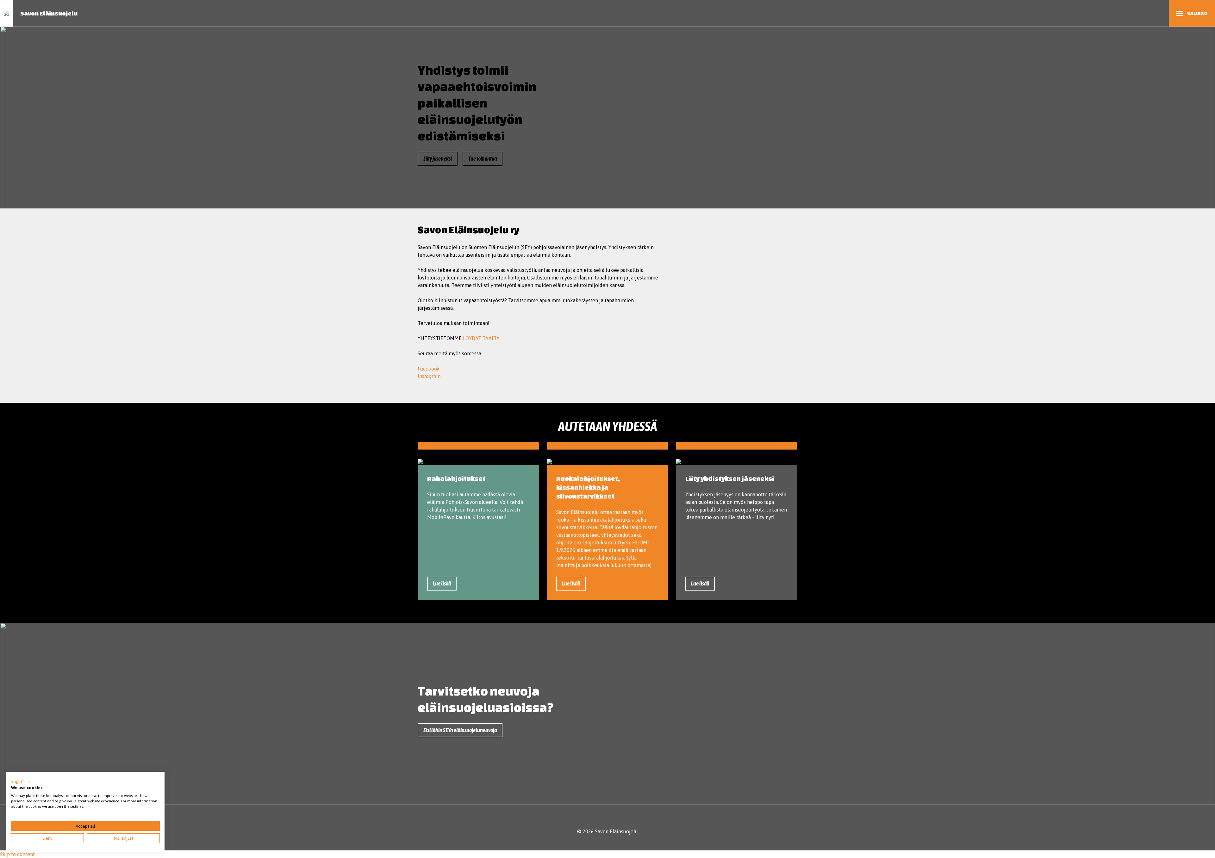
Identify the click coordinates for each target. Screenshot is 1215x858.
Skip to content (17, 854)
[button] (21, 781)
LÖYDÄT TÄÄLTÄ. (482, 338)
